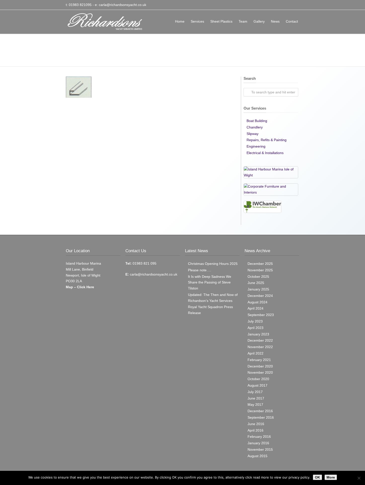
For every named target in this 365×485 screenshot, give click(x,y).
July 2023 (255, 321)
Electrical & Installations (265, 153)
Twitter (274, 5)
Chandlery (255, 127)
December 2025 (260, 264)
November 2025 (260, 270)
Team (243, 21)
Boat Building (257, 121)
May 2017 (255, 404)
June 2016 (256, 424)
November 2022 (260, 347)
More (331, 477)
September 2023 (261, 315)
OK (317, 477)
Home (179, 21)
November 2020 (260, 372)
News (275, 21)
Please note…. (199, 270)
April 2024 (255, 308)
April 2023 (255, 328)
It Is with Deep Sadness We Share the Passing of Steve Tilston (209, 282)
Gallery (259, 21)
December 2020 (260, 366)
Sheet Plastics (221, 21)
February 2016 (259, 437)
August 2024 (257, 302)
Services (197, 21)
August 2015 (257, 456)
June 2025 (256, 283)
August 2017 (257, 385)
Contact (292, 21)
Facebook (284, 5)
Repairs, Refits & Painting (267, 140)
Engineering (256, 146)
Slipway (252, 134)
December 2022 (260, 340)
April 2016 (255, 430)
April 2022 (255, 353)
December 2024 (260, 296)
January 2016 (258, 443)
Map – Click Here (80, 287)
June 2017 (256, 398)
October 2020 (258, 379)
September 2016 (261, 417)
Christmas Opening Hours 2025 (213, 264)
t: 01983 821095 (79, 5)
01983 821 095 (144, 263)
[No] (358, 478)
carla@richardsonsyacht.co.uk (122, 5)
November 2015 (260, 449)
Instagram (294, 5)
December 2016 (260, 411)
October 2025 (258, 277)
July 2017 (255, 392)
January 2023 (258, 334)
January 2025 (258, 289)
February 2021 (259, 360)
